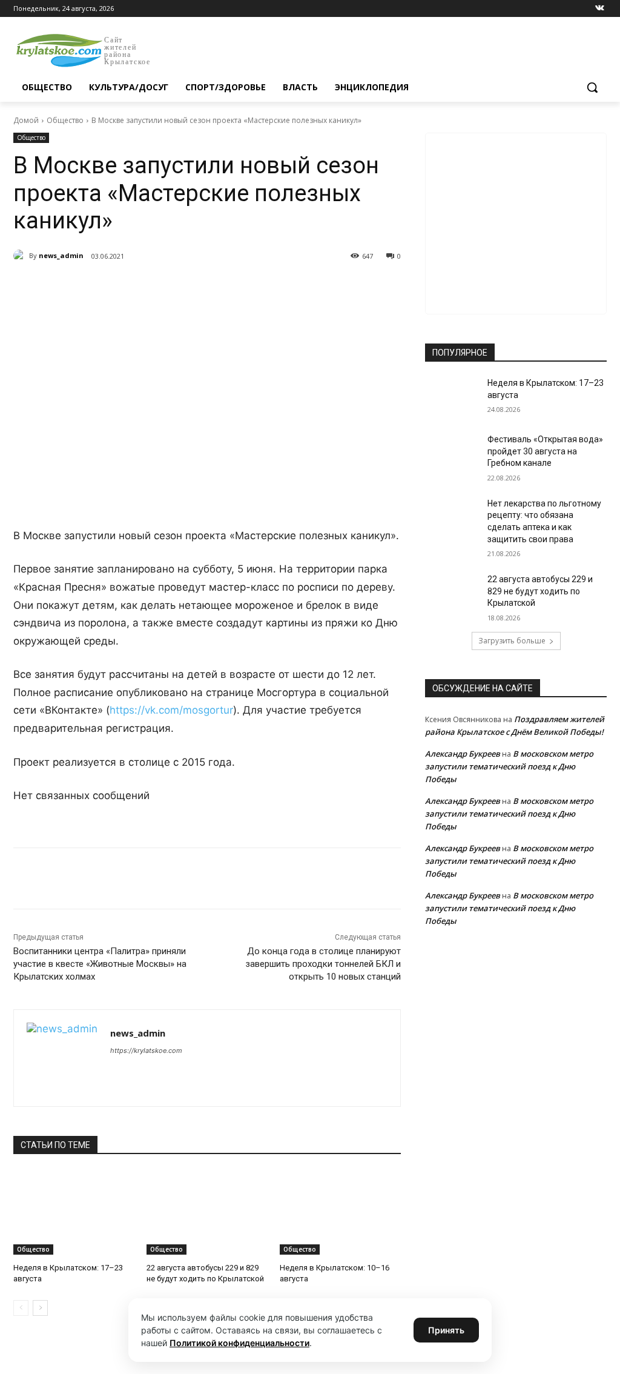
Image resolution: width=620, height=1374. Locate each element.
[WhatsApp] (180, 287)
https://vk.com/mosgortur (171, 710)
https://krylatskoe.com (146, 1050)
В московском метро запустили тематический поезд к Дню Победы (509, 766)
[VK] (125, 287)
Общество (65, 120)
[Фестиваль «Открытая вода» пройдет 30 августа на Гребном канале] (452, 453)
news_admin (61, 255)
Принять (446, 1330)
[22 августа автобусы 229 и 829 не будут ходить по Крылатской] (207, 1212)
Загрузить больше (512, 641)
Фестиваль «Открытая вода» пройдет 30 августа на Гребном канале (545, 451)
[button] (592, 87)
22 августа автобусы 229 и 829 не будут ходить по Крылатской (540, 591)
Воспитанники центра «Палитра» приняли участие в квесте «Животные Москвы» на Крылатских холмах (99, 964)
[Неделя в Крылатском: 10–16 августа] (340, 1212)
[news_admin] (21, 256)
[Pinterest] (208, 287)
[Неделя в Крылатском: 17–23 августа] (73, 1212)
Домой (26, 120)
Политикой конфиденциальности (239, 1343)
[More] (236, 287)
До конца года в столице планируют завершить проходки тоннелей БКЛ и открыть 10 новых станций (323, 964)
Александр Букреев (462, 753)
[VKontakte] (600, 9)
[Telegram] (152, 287)
